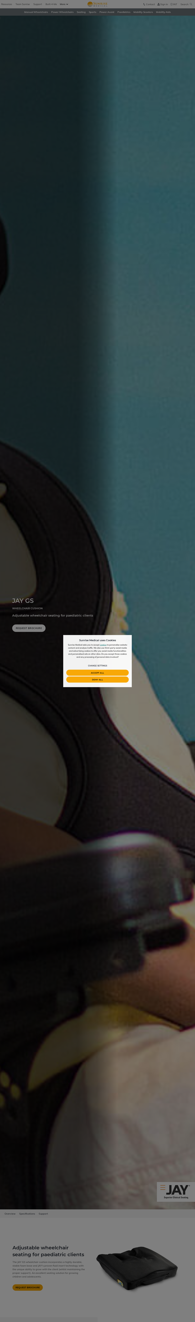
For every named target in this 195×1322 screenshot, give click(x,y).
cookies (103, 644)
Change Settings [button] (97, 665)
